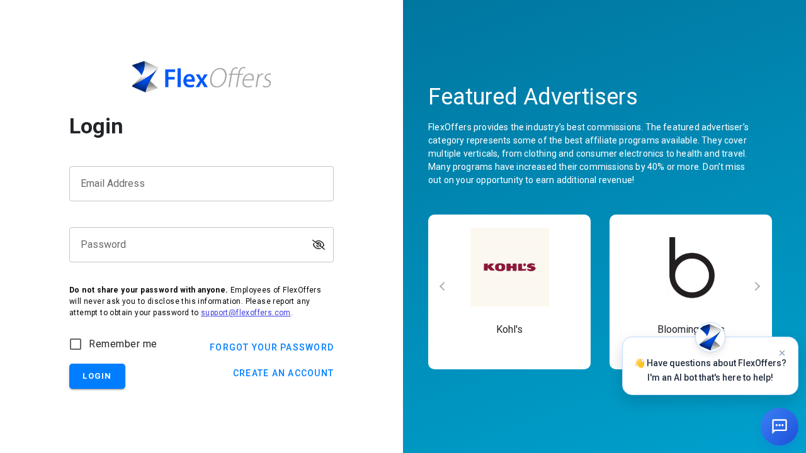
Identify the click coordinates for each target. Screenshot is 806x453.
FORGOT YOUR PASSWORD (272, 347)
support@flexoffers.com (246, 312)
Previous (437, 292)
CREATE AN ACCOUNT (283, 373)
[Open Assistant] (779, 426)
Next (762, 292)
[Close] (782, 353)
